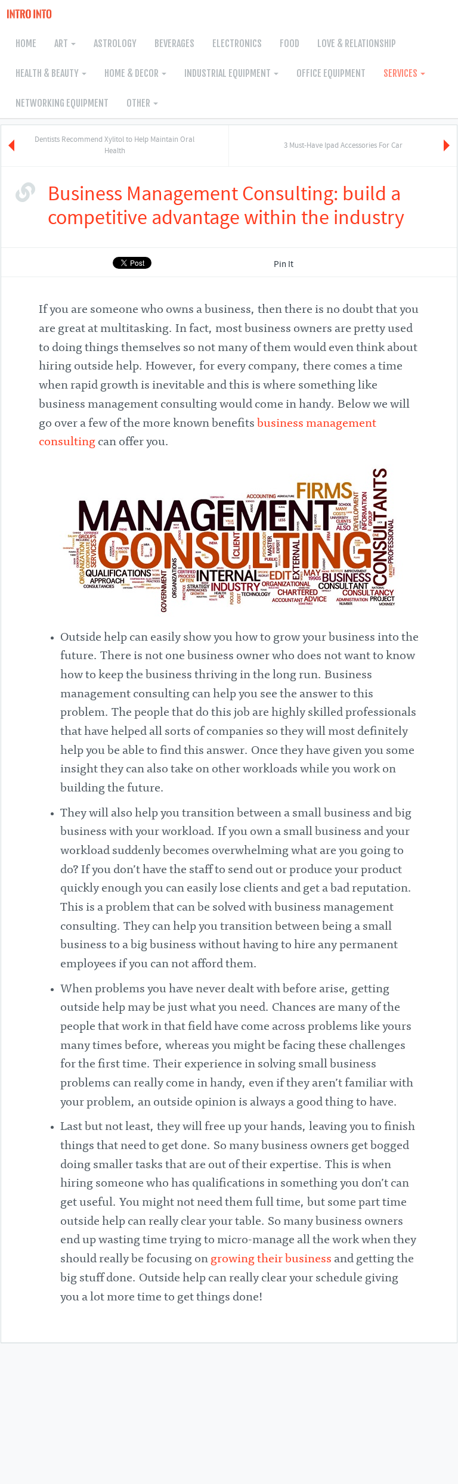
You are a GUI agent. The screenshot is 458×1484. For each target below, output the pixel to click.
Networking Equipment (62, 103)
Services (401, 73)
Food (289, 43)
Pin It (283, 265)
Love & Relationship (356, 43)
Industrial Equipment (228, 73)
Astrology (115, 43)
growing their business (271, 1259)
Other (139, 103)
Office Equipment (331, 73)
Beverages (174, 43)
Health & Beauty (48, 73)
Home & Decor (132, 73)
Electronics (237, 43)
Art (62, 43)
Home (26, 43)
